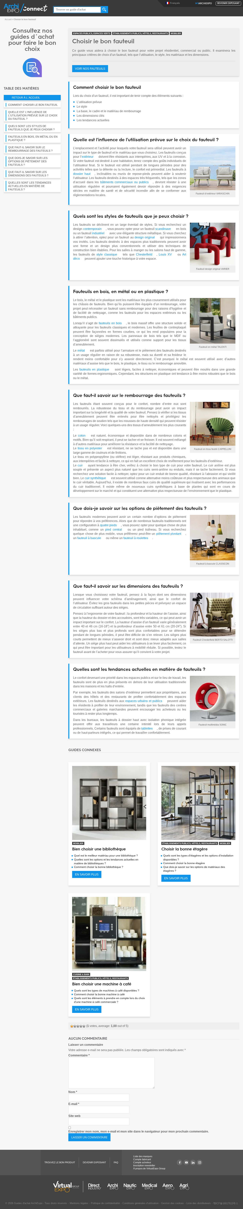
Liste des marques (142, 1156)
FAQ (116, 1162)
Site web (74, 1116)
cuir (80, 465)
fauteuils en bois (110, 323)
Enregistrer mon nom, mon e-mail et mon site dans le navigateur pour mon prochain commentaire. (138, 1131)
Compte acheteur (142, 1162)
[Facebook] (179, 1162)
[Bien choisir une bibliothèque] (109, 803)
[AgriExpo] (184, 1186)
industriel (98, 233)
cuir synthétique (95, 478)
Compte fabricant (142, 1159)
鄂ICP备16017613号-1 (225, 1203)
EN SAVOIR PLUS (87, 874)
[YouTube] (186, 1162)
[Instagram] (199, 1162)
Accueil (8, 19)
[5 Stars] (83, 1026)
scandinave (163, 228)
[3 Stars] (77, 1026)
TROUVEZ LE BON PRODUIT (59, 1162)
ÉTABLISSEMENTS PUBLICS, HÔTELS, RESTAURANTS (140, 33)
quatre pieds (108, 525)
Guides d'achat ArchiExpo (28, 1203)
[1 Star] (71, 1026)
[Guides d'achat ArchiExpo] (32, 67)
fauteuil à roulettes (135, 538)
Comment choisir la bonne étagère (184, 863)
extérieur (87, 156)
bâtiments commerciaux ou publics (124, 182)
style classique (106, 254)
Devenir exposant (228, 3)
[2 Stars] (74, 1026)
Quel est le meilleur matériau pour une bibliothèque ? (106, 855)
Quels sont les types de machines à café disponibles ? (106, 990)
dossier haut (81, 173)
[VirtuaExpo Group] (68, 1186)
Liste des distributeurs (198, 1203)
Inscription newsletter (144, 1165)
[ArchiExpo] (25, 7)
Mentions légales (79, 1203)
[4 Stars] (80, 1026)
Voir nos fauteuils (90, 68)
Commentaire (79, 1055)
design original (145, 237)
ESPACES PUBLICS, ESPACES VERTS (91, 33)
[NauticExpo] (130, 1186)
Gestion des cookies (172, 1203)
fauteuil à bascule (89, 538)
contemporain (92, 228)
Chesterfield (144, 254)
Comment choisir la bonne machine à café (99, 994)
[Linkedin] (193, 1162)
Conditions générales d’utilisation (140, 1203)
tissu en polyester (90, 448)
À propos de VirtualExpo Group (149, 1168)
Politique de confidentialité (105, 1203)
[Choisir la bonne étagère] (198, 803)
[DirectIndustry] (95, 1186)
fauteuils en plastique (94, 369)
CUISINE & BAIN (81, 974)
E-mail (73, 1104)
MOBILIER (176, 33)
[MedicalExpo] (149, 1186)
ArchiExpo (203, 3)
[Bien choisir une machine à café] (109, 934)
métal (81, 350)
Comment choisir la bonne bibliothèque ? (98, 866)
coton (81, 435)
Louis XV (165, 254)
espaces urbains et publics (143, 701)
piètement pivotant (168, 533)
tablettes (147, 728)
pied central (113, 529)
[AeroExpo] (168, 1186)
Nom (72, 1092)
